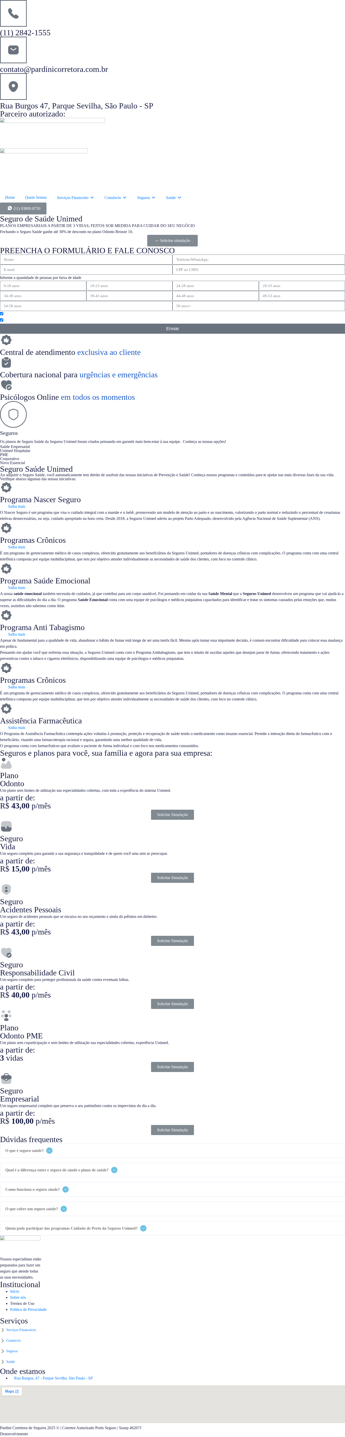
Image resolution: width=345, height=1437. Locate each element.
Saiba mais (16, 506)
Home (10, 197)
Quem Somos (36, 197)
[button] (172, 240)
